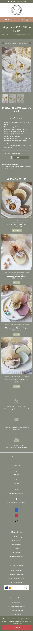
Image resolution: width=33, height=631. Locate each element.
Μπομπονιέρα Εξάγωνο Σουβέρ (16, 328)
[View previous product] (3, 43)
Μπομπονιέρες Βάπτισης (16, 222)
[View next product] (30, 43)
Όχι (12, 168)
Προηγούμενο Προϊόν (10, 43)
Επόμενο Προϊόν (23, 43)
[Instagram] (16, 515)
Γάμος (14, 220)
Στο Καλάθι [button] (16, 231)
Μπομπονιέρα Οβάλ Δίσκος (16, 276)
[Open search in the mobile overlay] (24, 19)
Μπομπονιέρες (20, 220)
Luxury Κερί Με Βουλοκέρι (16, 224)
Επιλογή (16, 282)
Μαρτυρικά (28, 166)
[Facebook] (16, 510)
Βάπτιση (11, 166)
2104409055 (16, 465)
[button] (28, 49)
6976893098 (16, 484)
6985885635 (16, 474)
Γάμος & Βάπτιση (10, 34)
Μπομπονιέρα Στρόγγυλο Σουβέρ (16, 380)
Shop (3, 34)
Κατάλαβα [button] (16, 627)
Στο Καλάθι (20, 157)
